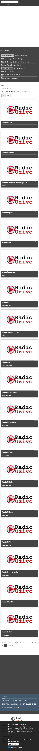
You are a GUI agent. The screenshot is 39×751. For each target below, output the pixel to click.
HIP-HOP (22, 704)
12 (26, 642)
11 (23, 642)
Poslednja (10, 645)
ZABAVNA (5, 701)
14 (32, 642)
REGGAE (17, 707)
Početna (4, 642)
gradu (27, 91)
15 (35, 642)
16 (2, 645)
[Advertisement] (19, 26)
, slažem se (13, 744)
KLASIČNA (14, 704)
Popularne (5, 50)
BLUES (28, 704)
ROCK (26, 701)
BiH (2, 85)
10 (20, 642)
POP (30, 701)
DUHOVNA (5, 704)
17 (5, 645)
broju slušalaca (16, 91)
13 (29, 642)
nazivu (5, 91)
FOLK (12, 701)
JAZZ (34, 704)
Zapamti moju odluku (16, 747)
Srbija (7, 4)
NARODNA (18, 701)
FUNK (4, 707)
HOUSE (9, 707)
